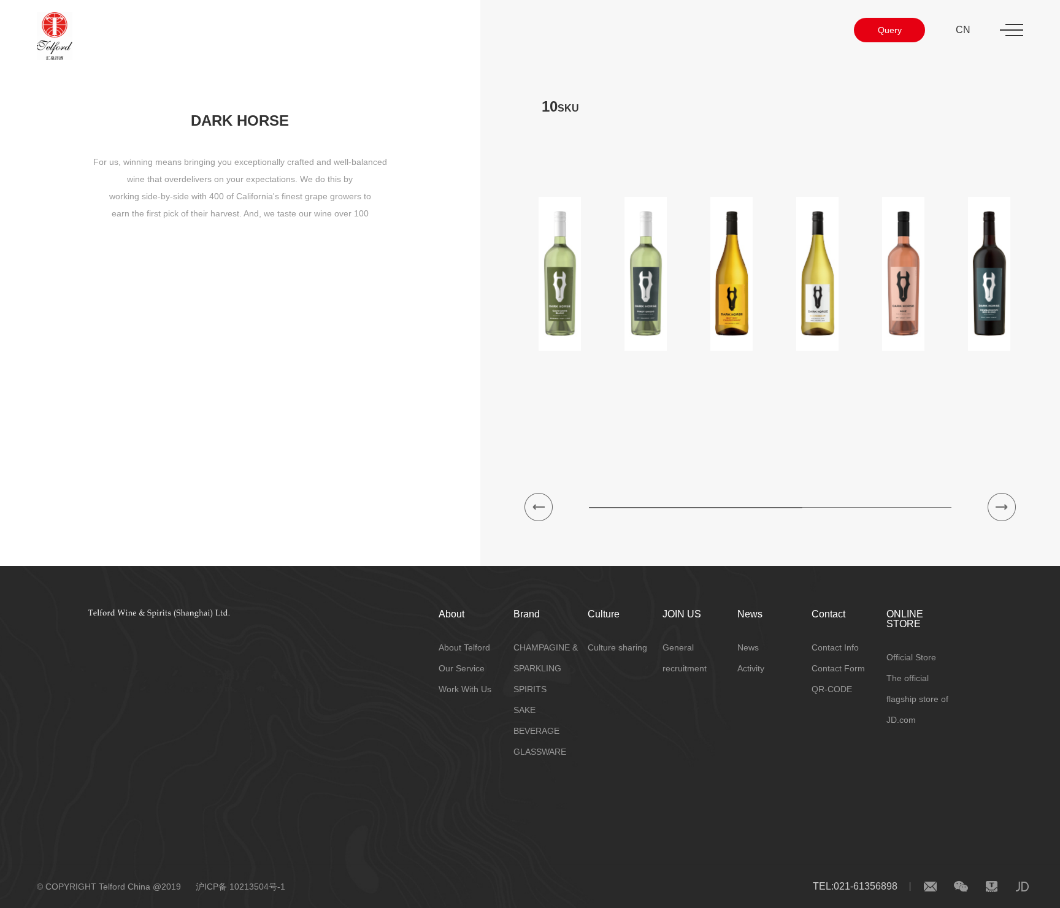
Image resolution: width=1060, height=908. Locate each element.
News (749, 614)
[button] (538, 507)
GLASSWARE (539, 752)
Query (890, 30)
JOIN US (681, 614)
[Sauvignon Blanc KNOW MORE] (560, 274)
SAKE (524, 710)
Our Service (462, 668)
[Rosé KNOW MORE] (904, 274)
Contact (828, 614)
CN (963, 30)
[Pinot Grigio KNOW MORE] (646, 274)
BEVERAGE (536, 731)
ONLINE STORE (904, 619)
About (451, 614)
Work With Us (465, 689)
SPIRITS (530, 689)
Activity (750, 668)
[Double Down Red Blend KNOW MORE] (989, 274)
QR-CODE (832, 689)
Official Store (911, 657)
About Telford (464, 647)
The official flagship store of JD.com (917, 699)
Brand (526, 614)
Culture (604, 614)
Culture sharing (617, 647)
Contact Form (838, 668)
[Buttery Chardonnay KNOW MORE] (732, 274)
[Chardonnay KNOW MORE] (818, 274)
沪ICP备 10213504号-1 (240, 886)
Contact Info (835, 647)
